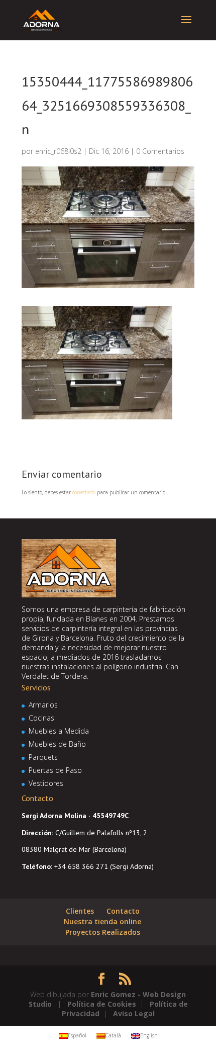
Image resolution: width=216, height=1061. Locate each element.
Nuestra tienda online (102, 921)
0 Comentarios (160, 151)
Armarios (43, 705)
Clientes (80, 911)
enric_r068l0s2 (58, 151)
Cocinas (41, 718)
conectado (83, 492)
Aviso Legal (134, 1013)
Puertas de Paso (55, 770)
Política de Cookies (101, 1004)
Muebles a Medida (59, 731)
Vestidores (46, 783)
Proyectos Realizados (102, 932)
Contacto (123, 911)
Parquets (43, 757)
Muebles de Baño (57, 744)
